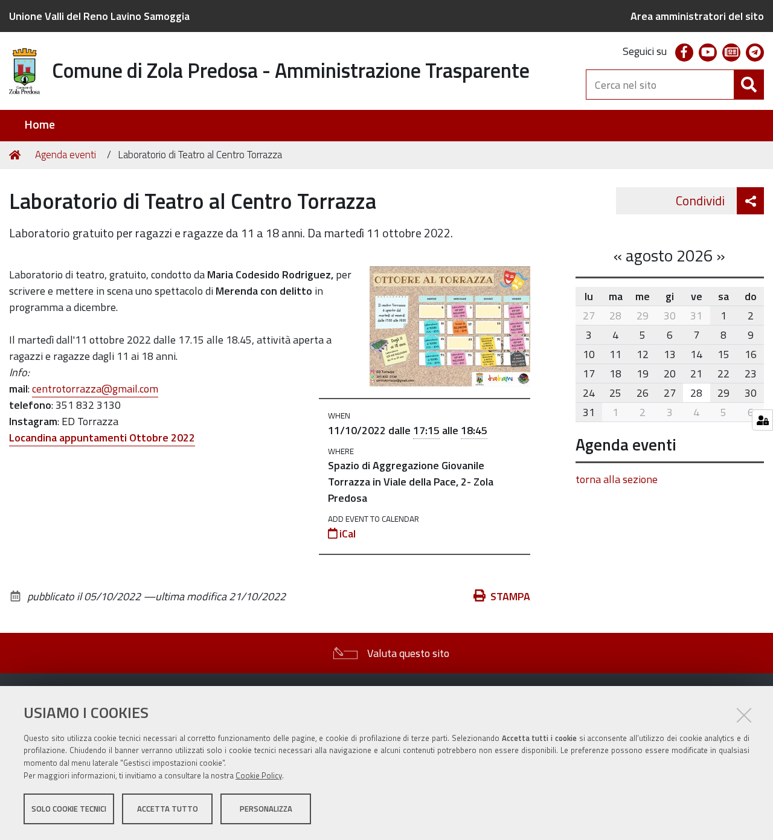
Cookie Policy (259, 775)
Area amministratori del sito (697, 16)
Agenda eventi (65, 154)
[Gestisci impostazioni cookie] (762, 420)
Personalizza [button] (266, 809)
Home (39, 124)
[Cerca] (749, 84)
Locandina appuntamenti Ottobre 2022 (102, 437)
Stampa (510, 596)
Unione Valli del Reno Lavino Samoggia (99, 16)
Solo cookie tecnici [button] (68, 809)
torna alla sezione (617, 479)
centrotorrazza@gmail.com (95, 388)
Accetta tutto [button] (167, 809)
